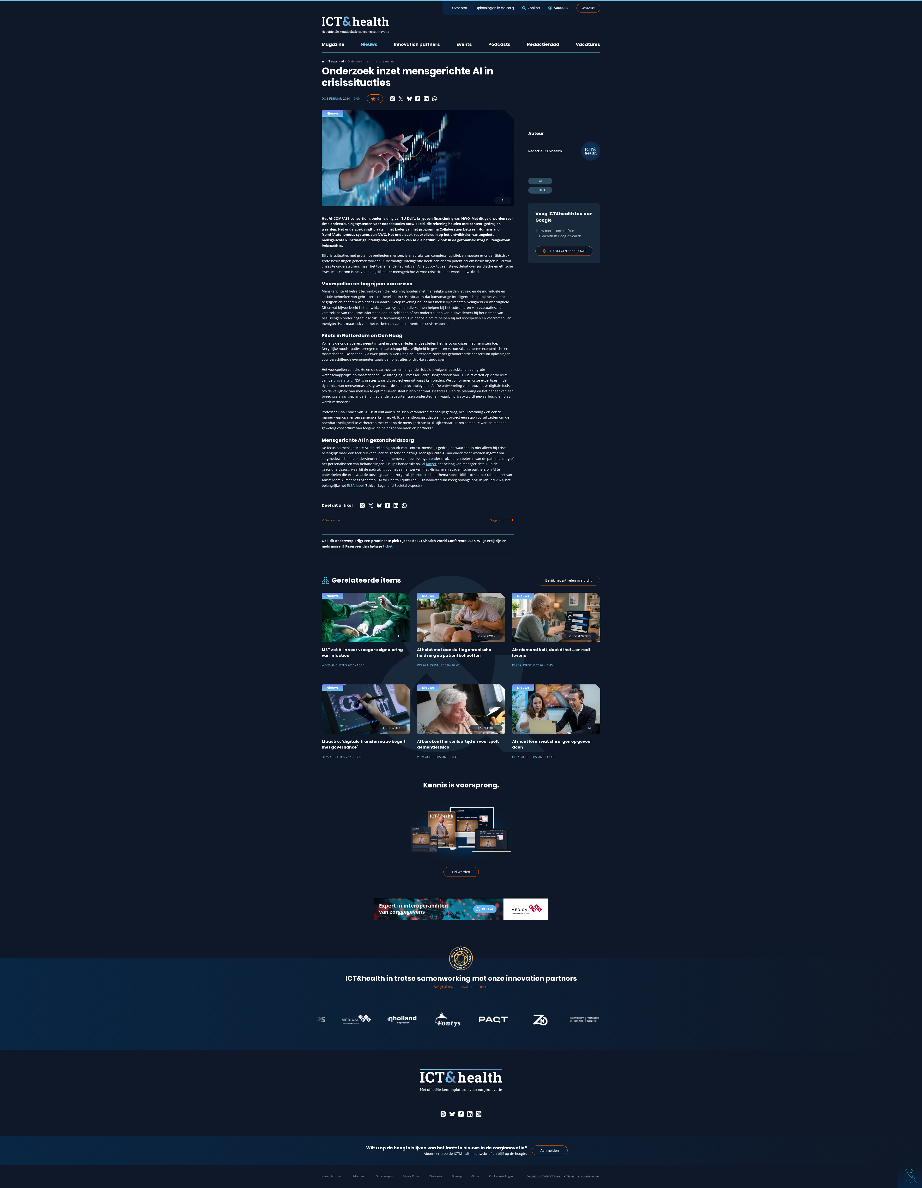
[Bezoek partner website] (349, 1019)
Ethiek (540, 190)
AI (342, 61)
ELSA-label (355, 485)
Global (475, 1176)
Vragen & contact (332, 1176)
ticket (388, 546)
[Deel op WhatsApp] (434, 98)
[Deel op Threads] (392, 98)
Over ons (459, 8)
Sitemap (457, 1176)
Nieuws (369, 44)
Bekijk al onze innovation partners (461, 986)
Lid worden (461, 872)
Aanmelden (549, 1150)
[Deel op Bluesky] (409, 98)
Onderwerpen (384, 1176)
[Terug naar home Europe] (355, 24)
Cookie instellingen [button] (501, 1176)
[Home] (323, 61)
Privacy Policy (411, 1176)
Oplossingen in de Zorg (494, 8)
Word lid (588, 8)
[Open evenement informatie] (910, 1176)
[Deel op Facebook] (417, 98)
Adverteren (359, 1176)
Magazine (333, 44)
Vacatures (588, 44)
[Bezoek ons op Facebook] (461, 1114)
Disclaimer (435, 1176)
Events (464, 44)
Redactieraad (543, 44)
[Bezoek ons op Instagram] (478, 1114)
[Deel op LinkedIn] (426, 98)
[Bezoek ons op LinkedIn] (470, 1114)
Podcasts (499, 44)
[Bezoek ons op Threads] (443, 1114)
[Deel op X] (401, 98)
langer (431, 464)
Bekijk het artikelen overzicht (568, 580)
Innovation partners (417, 44)
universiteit (343, 380)
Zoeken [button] (534, 8)
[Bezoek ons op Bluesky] (452, 1114)
